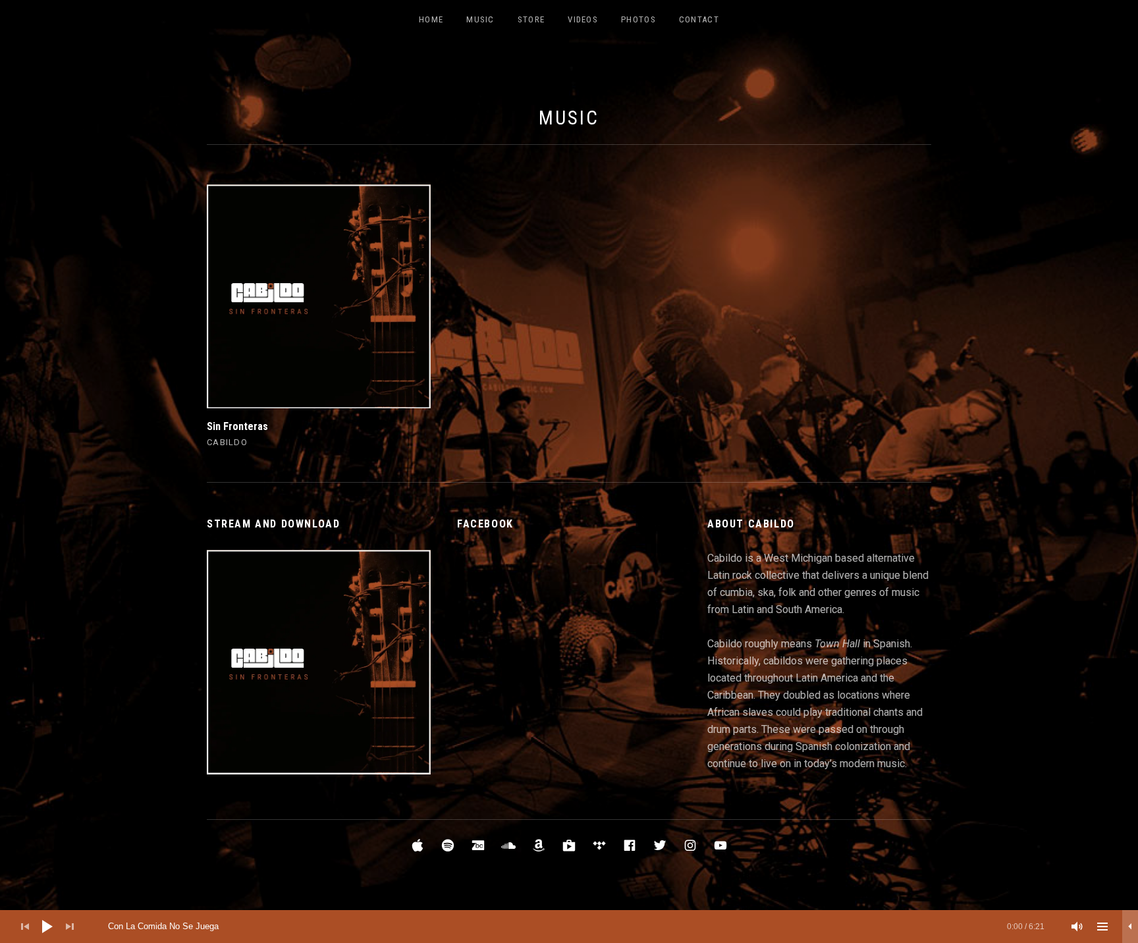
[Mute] (1077, 926)
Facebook (485, 524)
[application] (569, 926)
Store (531, 19)
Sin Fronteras (237, 426)
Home (431, 19)
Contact (699, 19)
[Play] (47, 926)
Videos (583, 19)
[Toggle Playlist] (1102, 926)
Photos (638, 19)
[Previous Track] (25, 926)
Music (480, 19)
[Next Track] (69, 926)
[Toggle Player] (1130, 926)
